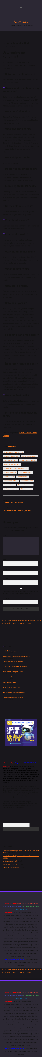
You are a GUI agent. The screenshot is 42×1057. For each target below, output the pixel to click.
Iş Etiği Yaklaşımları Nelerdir (11, 867)
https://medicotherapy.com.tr (12, 623)
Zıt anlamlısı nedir (26, 489)
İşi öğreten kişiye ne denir (28, 460)
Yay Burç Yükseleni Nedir (10, 861)
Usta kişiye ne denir (25, 472)
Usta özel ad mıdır (22, 477)
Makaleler (12, 446)
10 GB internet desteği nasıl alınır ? (13, 672)
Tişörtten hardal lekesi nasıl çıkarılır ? (14, 692)
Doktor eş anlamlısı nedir (29, 456)
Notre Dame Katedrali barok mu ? (13, 698)
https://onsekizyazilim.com (11, 620)
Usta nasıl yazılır (9, 477)
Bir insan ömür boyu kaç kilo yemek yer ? (15, 666)
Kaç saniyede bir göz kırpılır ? (11, 687)
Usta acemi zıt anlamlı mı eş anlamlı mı (15, 468)
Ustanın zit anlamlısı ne (25, 485)
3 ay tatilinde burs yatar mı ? (11, 651)
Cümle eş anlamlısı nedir (11, 456)
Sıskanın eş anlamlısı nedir (12, 464)
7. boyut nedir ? (7, 677)
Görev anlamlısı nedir (10, 460)
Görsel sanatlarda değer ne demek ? (13, 661)
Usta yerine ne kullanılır (11, 481)
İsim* (4, 560)
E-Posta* (5, 569)
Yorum (4, 535)
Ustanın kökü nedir (27, 481)
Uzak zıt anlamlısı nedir (11, 489)
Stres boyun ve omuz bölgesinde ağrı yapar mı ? (17, 656)
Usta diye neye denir (10, 472)
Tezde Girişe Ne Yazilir (13, 503)
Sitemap (28, 623)
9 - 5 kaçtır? (6, 598)
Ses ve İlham (21, 22)
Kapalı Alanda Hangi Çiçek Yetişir (18, 510)
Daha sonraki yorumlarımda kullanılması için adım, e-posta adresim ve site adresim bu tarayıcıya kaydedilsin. (20, 592)
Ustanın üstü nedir (9, 485)
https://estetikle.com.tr (31, 620)
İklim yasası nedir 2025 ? (10, 682)
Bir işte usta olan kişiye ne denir (13, 452)
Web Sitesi (6, 579)
